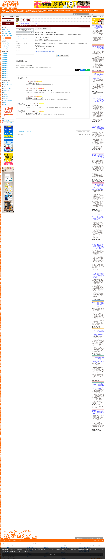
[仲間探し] (80, 10)
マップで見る (6, 44)
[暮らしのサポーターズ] (88, 10)
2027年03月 (5, 67)
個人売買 (46, 547)
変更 (84, 131)
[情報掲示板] (49, 10)
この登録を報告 (20, 134)
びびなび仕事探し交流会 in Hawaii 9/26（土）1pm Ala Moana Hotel (31, 23)
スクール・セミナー (7, 100)
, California (22, 39)
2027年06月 (5, 73)
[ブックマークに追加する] (46, 28)
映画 (4, 92)
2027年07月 (5, 75)
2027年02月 (5, 65)
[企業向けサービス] (34, 11)
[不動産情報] (67, 10)
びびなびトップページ (8, 122)
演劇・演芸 (5, 86)
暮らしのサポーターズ (66, 547)
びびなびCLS (6, 547)
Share (83, 69)
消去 (88, 131)
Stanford (20, 36)
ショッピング (6, 90)
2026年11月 (5, 59)
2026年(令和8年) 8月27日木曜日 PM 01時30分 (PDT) (93, 16)
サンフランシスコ (17, 16)
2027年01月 (5, 63)
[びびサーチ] (4, 10)
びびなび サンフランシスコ (85, 547)
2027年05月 (5, 71)
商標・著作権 (12, 540)
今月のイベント (6, 31)
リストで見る (6, 43)
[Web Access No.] (20, 11)
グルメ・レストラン (7, 88)
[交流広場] (95, 10)
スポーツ (5, 94)
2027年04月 (5, 69)
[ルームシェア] (74, 10)
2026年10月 (5, 57)
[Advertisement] (53, 124)
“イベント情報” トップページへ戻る (25, 131)
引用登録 (79, 131)
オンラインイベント (7, 35)
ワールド (4, 16)
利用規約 (5, 540)
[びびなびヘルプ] (27, 11)
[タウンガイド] (22, 10)
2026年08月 (5, 53)
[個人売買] (55, 10)
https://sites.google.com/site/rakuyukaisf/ (45, 51)
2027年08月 (5, 77)
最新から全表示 (6, 29)
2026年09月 (5, 55)
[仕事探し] (44, 10)
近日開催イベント (7, 33)
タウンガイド (30, 547)
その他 (4, 104)
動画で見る (5, 48)
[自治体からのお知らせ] (13, 10)
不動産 (4, 102)
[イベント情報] (38, 10)
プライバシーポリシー (22, 540)
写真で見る (5, 46)
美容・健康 (5, 96)
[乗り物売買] (61, 10)
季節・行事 (5, 82)
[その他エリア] (42, 11)
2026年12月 (5, 61)
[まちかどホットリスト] (30, 10)
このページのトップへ (85, 134)
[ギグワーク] (12, 11)
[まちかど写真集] (5, 11)
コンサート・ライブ (7, 84)
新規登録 (8, 23)
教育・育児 (5, 98)
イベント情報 (8, 20)
